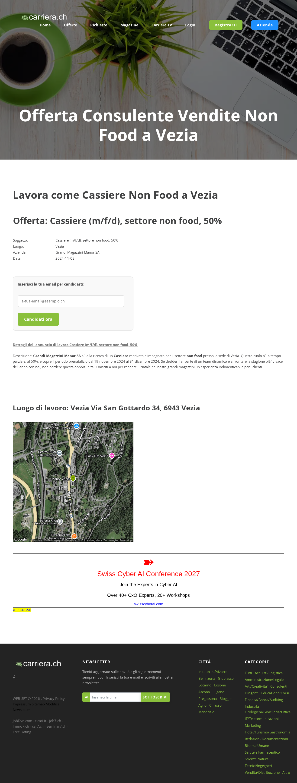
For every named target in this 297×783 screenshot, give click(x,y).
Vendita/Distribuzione (262, 772)
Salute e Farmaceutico (262, 752)
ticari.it (40, 720)
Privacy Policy (54, 698)
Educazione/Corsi (275, 693)
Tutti (248, 672)
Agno (202, 705)
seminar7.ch (56, 726)
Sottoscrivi (155, 697)
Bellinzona (206, 678)
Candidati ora (38, 319)
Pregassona (207, 698)
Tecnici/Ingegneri (258, 765)
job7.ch (55, 720)
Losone (220, 685)
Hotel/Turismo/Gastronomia (267, 732)
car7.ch (38, 726)
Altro (286, 772)
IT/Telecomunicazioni (262, 718)
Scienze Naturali (257, 759)
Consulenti (278, 686)
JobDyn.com (22, 720)
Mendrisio (206, 712)
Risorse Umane (257, 745)
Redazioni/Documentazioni (266, 738)
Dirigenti (251, 693)
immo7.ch (21, 726)
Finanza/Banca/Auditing (264, 699)
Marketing (253, 725)
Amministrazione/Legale (264, 679)
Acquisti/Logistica (269, 672)
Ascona (204, 691)
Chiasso (215, 705)
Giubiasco (226, 678)
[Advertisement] (148, 70)
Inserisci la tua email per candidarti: (51, 284)
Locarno (204, 685)
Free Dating (22, 732)
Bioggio (226, 698)
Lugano (218, 691)
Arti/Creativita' (256, 686)
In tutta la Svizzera (212, 671)
